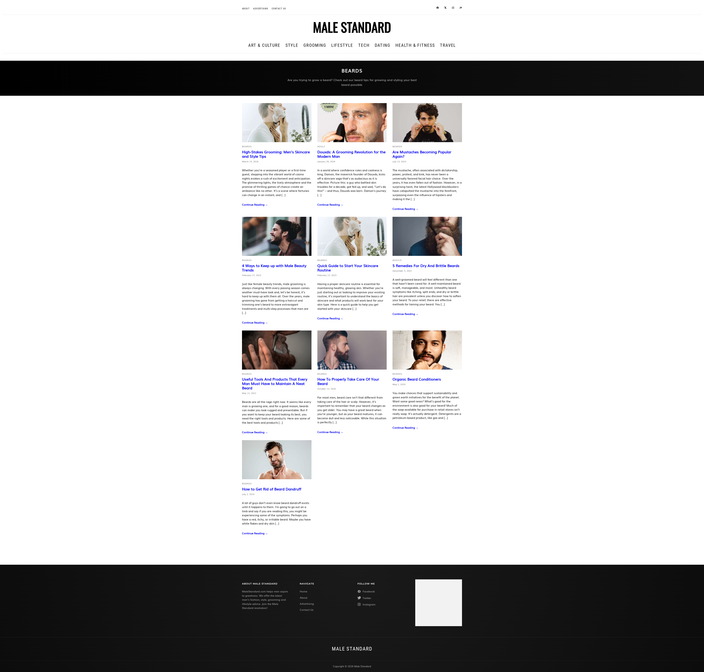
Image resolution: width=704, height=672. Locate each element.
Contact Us (307, 609)
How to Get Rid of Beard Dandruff (271, 489)
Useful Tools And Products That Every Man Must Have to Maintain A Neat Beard (274, 383)
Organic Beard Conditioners (417, 379)
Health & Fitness (415, 45)
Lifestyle (342, 45)
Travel (448, 45)
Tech (364, 45)
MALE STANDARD (352, 26)
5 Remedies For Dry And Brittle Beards (426, 265)
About (246, 8)
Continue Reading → (255, 204)
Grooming (314, 45)
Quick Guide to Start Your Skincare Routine (347, 268)
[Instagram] (453, 8)
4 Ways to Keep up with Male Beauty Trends (274, 268)
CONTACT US (279, 8)
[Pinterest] (460, 8)
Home (303, 591)
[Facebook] (437, 8)
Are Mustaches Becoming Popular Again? (422, 154)
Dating (382, 45)
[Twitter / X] (445, 8)
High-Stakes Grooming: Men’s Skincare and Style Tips (276, 154)
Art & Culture (264, 45)
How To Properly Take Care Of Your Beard (348, 381)
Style (291, 45)
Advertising (260, 8)
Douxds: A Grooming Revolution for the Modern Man (351, 154)
